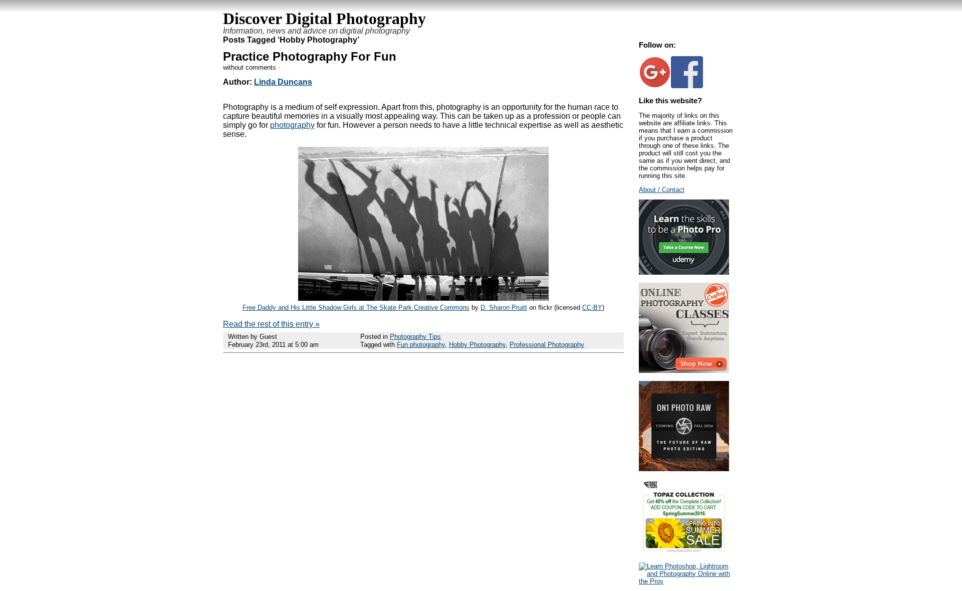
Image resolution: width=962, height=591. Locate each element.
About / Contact (661, 189)
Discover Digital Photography (324, 19)
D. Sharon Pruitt (503, 307)
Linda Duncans (283, 82)
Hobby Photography (477, 344)
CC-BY (592, 307)
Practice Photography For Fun (309, 56)
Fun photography (421, 344)
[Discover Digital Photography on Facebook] (687, 86)
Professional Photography (547, 344)
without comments (249, 67)
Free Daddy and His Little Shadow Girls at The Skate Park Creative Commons (356, 307)
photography (292, 125)
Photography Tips (415, 336)
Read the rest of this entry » (271, 324)
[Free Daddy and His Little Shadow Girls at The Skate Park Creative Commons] (423, 298)
